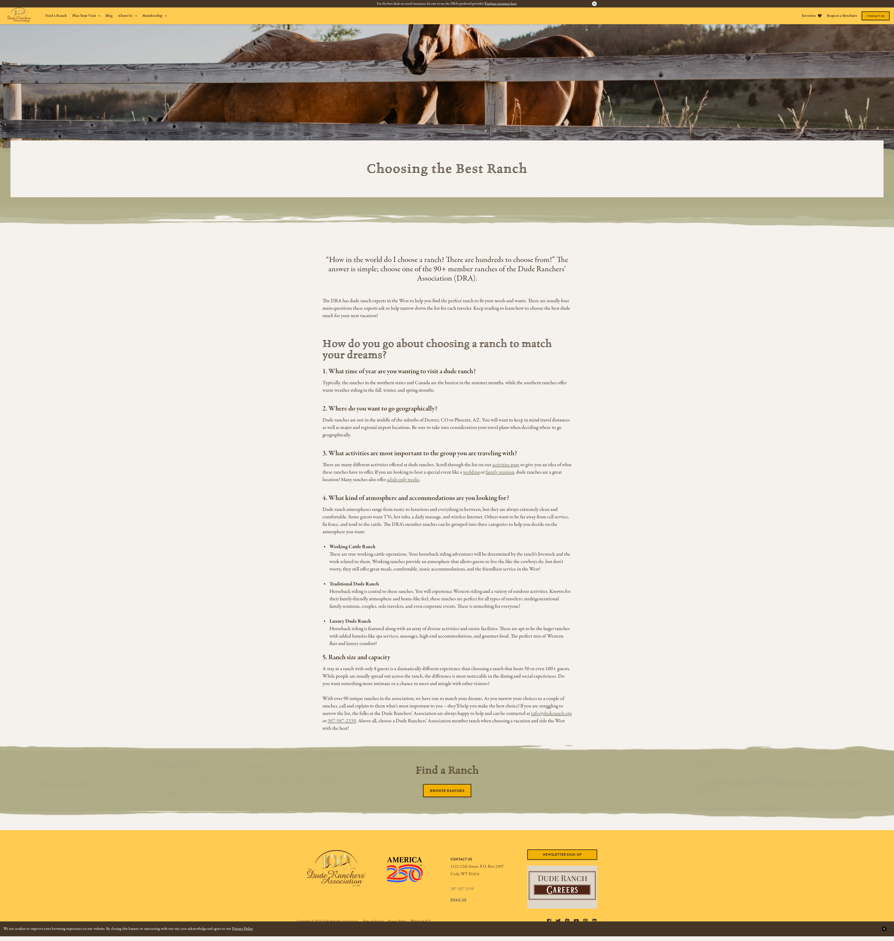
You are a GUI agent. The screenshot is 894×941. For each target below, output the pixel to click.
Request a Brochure (842, 15)
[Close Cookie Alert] (884, 929)
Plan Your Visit (84, 15)
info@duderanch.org (551, 713)
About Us (125, 15)
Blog (109, 15)
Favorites (809, 15)
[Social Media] (549, 921)
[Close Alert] (594, 3)
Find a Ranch (56, 15)
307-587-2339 (342, 720)
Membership (152, 15)
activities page (505, 464)
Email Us (458, 899)
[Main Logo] (15, 15)
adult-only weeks (403, 479)
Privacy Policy (242, 928)
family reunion (500, 472)
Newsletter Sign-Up (562, 854)
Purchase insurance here (501, 3)
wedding (471, 472)
